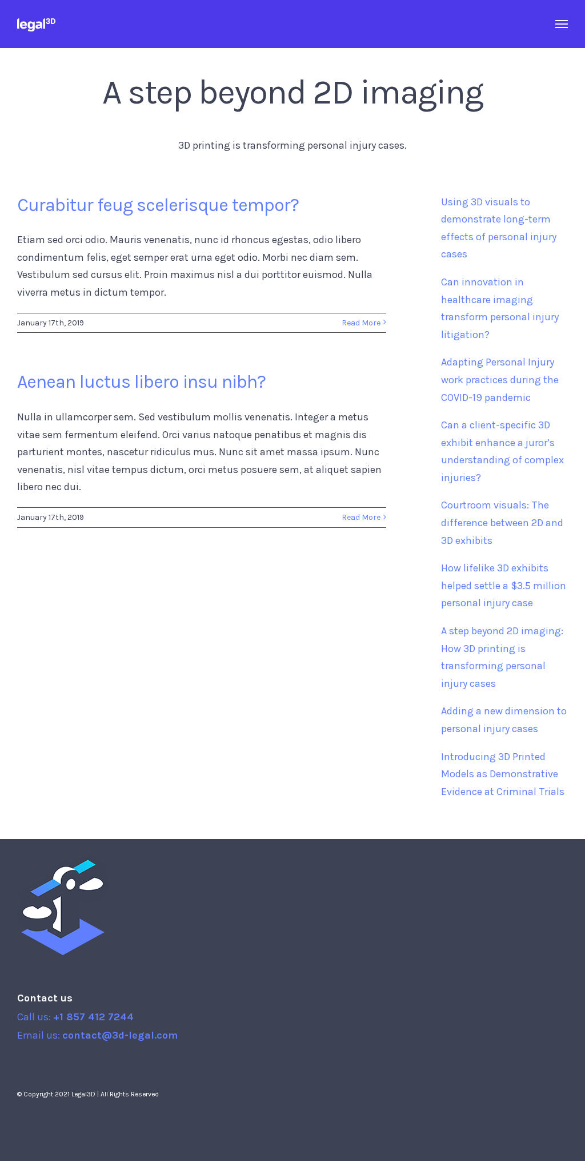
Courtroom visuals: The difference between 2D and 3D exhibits (502, 522)
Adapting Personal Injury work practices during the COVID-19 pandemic (500, 379)
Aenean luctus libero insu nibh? (141, 381)
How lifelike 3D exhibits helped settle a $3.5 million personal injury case (503, 585)
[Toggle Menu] (562, 24)
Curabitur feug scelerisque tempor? (158, 205)
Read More (361, 323)
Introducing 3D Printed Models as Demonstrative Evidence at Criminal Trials (502, 774)
